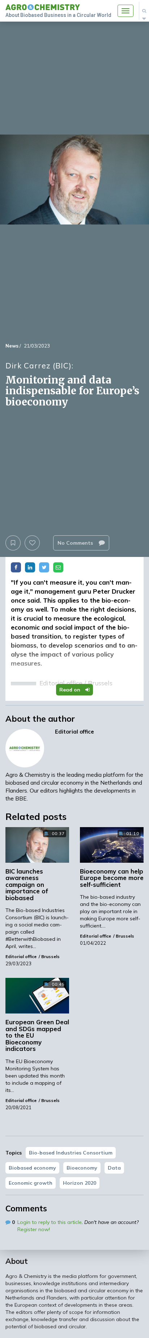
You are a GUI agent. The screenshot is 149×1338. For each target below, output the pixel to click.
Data (114, 1168)
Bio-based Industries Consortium (70, 1152)
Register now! (33, 1229)
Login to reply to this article (49, 1222)
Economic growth (30, 1183)
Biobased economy (32, 1168)
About (16, 1261)
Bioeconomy (82, 1168)
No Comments (76, 543)
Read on (70, 689)
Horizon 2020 (79, 1183)
